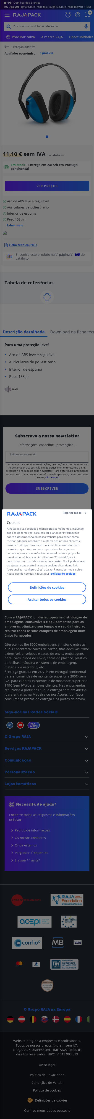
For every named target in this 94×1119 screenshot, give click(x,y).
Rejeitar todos (72, 513)
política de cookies (63, 573)
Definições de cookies (47, 587)
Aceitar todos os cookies (47, 599)
